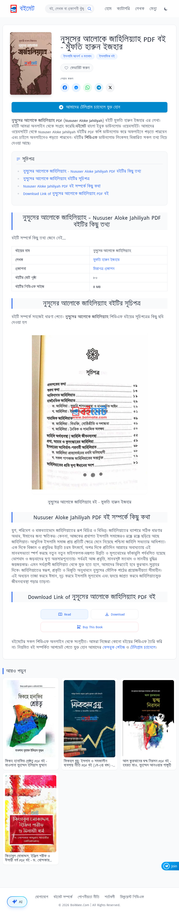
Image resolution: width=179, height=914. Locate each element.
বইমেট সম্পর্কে (62, 897)
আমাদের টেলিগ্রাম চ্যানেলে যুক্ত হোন (93, 107)
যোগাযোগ (41, 897)
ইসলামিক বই (107, 56)
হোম (108, 8)
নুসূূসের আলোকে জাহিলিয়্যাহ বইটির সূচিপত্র (56, 178)
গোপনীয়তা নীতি (88, 897)
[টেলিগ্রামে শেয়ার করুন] (99, 87)
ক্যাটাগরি (123, 8)
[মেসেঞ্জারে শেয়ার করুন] (76, 87)
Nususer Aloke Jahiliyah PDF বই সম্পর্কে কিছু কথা (61, 186)
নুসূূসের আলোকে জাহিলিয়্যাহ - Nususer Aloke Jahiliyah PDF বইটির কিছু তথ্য (82, 171)
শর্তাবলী (110, 897)
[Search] (89, 9)
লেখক (139, 8)
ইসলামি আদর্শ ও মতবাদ (77, 56)
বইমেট (27, 9)
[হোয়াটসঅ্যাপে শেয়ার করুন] (87, 87)
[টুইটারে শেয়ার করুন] (110, 87)
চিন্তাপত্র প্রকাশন (103, 268)
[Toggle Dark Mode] (166, 9)
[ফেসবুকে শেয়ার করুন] (64, 87)
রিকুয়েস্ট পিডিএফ (132, 897)
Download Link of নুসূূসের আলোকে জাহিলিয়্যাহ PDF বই (66, 193)
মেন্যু (153, 8)
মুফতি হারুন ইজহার (106, 259)
